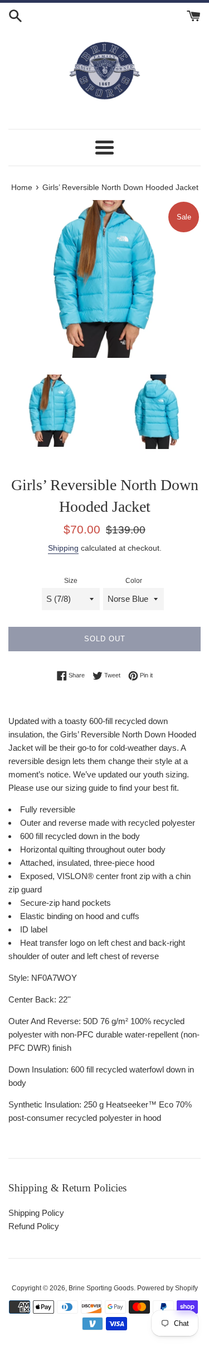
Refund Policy (33, 1226)
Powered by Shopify (167, 1288)
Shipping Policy (36, 1213)
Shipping (63, 547)
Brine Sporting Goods (101, 1288)
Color (133, 581)
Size (70, 581)
